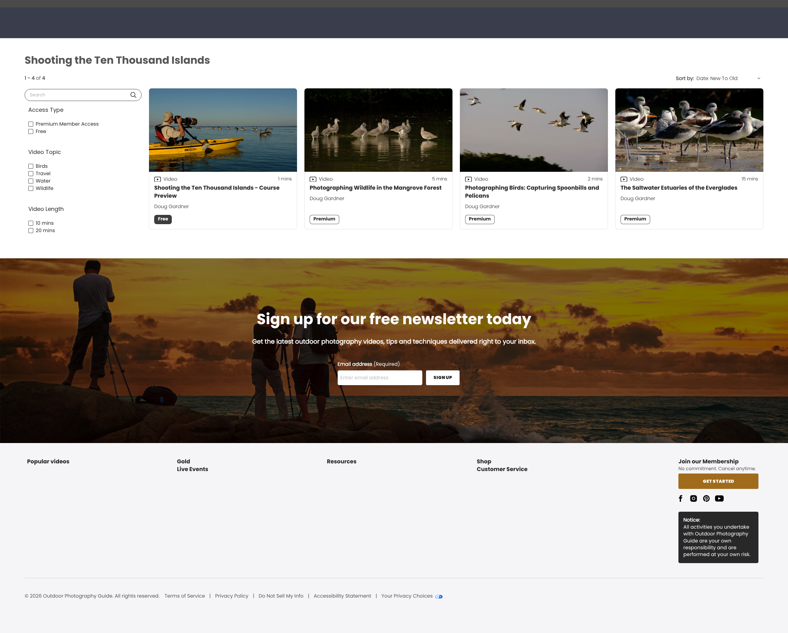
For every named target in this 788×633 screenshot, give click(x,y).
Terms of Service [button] (185, 596)
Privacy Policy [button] (231, 596)
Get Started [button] (718, 481)
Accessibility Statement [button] (342, 596)
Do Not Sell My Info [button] (281, 596)
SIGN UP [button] (442, 377)
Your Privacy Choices (407, 596)
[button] (133, 95)
